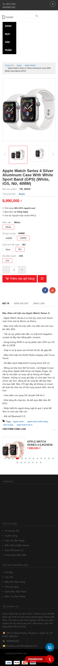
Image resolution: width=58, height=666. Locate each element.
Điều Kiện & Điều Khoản (16, 545)
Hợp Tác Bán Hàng (14, 540)
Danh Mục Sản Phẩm (15, 591)
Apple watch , (19, 422)
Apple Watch (30, 65)
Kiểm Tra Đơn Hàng (14, 596)
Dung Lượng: (9, 233)
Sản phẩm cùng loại (14, 429)
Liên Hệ (8, 577)
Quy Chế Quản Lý (13, 550)
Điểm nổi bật (21, 303)
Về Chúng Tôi (11, 531)
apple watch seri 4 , (25, 425)
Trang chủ (9, 65)
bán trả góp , (8, 425)
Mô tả (5, 303)
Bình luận (39, 303)
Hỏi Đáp (8, 572)
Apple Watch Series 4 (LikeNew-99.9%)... (40, 444)
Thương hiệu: (9, 194)
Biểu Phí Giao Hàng (14, 582)
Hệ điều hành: (9, 256)
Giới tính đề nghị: (11, 244)
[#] (13, 443)
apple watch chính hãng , (38, 422)
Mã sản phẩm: (10, 189)
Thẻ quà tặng (11, 586)
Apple (19, 65)
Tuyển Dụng (10, 535)
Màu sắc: (7, 222)
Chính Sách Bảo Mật (15, 555)
